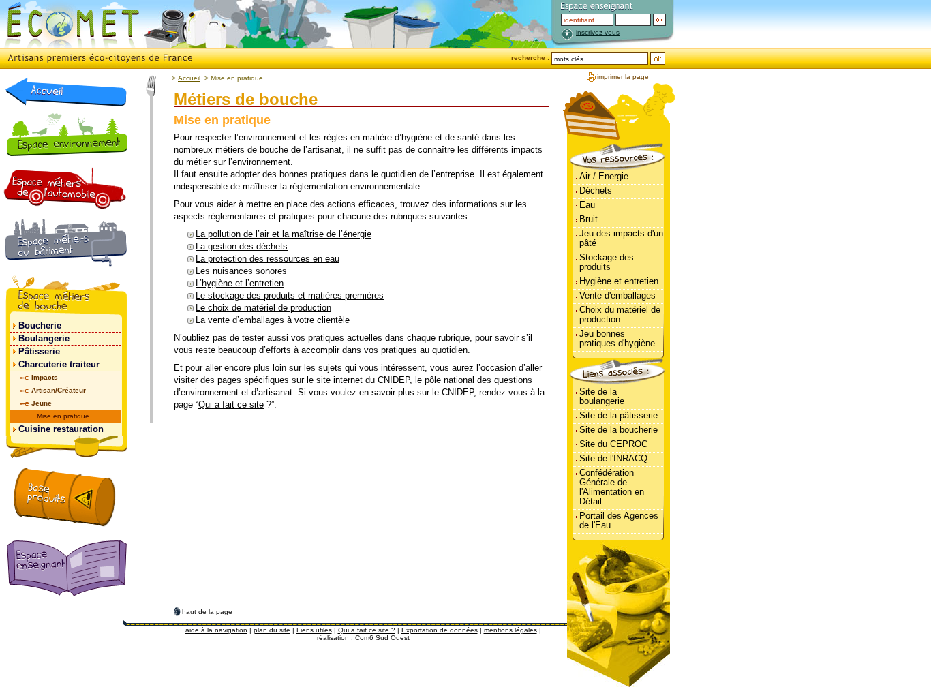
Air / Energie (603, 176)
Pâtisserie (39, 351)
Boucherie (39, 325)
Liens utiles (314, 630)
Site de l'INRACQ (613, 458)
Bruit (588, 219)
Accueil (189, 78)
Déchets (595, 190)
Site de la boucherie (618, 430)
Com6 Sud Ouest (382, 637)
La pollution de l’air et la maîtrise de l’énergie (283, 234)
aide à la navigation (216, 630)
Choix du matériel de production (619, 314)
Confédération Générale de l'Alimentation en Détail (611, 487)
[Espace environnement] (66, 134)
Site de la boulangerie (601, 396)
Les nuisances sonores (241, 271)
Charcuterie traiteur (59, 364)
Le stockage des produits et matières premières (290, 295)
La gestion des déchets (242, 246)
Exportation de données (439, 630)
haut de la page (207, 611)
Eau (587, 205)
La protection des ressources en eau (267, 259)
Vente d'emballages (617, 295)
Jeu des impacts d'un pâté (621, 238)
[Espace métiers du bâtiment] (66, 245)
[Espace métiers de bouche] (66, 297)
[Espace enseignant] (69, 569)
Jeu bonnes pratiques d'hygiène (617, 338)
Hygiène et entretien (618, 281)
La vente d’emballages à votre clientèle (273, 320)
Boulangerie (44, 338)
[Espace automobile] (65, 188)
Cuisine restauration (61, 429)
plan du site (272, 630)
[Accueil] (66, 91)
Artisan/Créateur (58, 390)
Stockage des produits (606, 262)
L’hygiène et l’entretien (240, 283)
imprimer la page (623, 76)
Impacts (44, 377)
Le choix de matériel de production (263, 308)
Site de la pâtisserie (618, 415)
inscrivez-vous (598, 32)
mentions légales (510, 630)
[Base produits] (65, 497)
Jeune (41, 403)
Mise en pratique (63, 416)
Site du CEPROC (613, 444)
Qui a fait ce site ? (366, 630)
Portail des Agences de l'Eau (618, 520)
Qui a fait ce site (231, 404)
